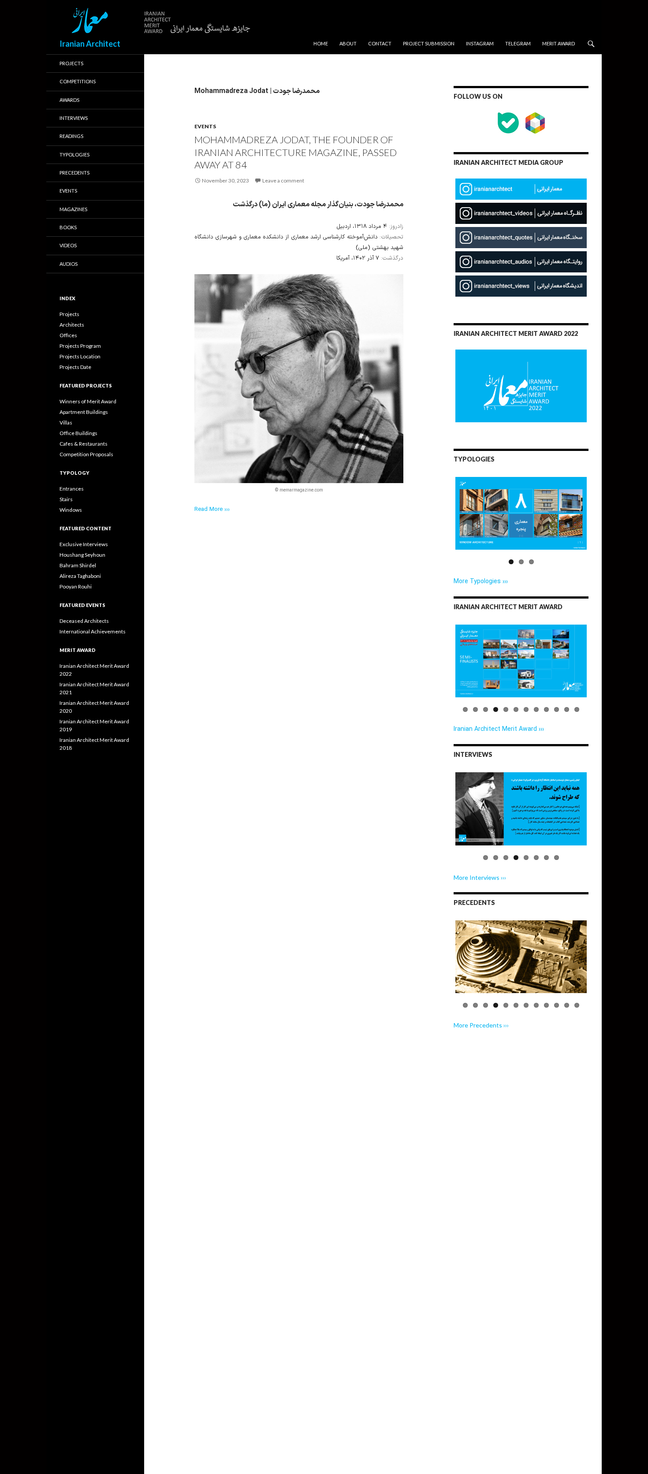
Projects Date (75, 367)
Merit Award (558, 43)
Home (320, 43)
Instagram (480, 43)
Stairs (66, 499)
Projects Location (80, 356)
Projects (71, 63)
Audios (69, 264)
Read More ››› (212, 509)
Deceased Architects (84, 621)
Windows (71, 509)
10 (556, 709)
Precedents (74, 172)
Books (68, 227)
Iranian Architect (90, 43)
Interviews (74, 118)
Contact (379, 43)
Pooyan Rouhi (76, 586)
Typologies (74, 154)
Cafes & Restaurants (84, 443)
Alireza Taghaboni (80, 576)
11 (566, 709)
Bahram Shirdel (78, 565)
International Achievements (93, 631)
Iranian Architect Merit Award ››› (499, 729)
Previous (442, 521)
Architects (72, 324)
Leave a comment (283, 180)
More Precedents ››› (481, 1025)
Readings (71, 136)
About (348, 43)
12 (576, 709)
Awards (69, 100)
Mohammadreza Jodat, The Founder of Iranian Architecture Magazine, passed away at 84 (295, 152)
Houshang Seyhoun (82, 554)
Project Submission (428, 43)
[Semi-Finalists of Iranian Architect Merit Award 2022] (521, 661)
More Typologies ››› (481, 581)
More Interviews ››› (480, 877)
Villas (66, 422)
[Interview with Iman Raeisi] (521, 808)
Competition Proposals (86, 454)
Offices (68, 335)
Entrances (72, 488)
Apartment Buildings (84, 412)
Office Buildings (78, 433)
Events (205, 126)
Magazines (73, 209)
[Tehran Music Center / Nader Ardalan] (521, 956)
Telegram (518, 43)
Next (602, 521)
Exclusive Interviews (84, 544)
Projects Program (80, 345)
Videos (68, 245)
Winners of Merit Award (88, 401)
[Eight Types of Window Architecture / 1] (521, 513)
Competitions (78, 81)
